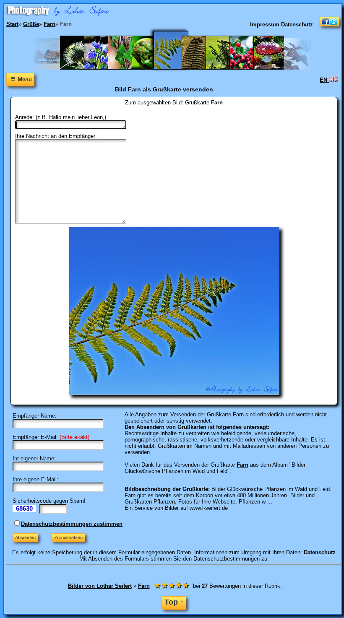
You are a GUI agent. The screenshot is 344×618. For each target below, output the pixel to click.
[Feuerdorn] (249, 68)
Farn (217, 102)
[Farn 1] (151, 68)
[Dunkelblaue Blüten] (103, 68)
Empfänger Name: (35, 416)
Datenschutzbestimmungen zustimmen (71, 524)
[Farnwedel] (225, 68)
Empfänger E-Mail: (35, 437)
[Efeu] (127, 68)
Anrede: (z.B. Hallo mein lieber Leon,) (60, 117)
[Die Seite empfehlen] (329, 24)
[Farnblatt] (201, 68)
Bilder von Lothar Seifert (100, 586)
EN (324, 80)
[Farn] (176, 68)
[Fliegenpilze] (273, 68)
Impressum (264, 24)
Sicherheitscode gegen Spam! (49, 501)
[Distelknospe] (79, 68)
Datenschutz (297, 24)
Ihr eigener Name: (34, 458)
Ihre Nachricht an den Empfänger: (56, 136)
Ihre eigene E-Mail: (35, 479)
